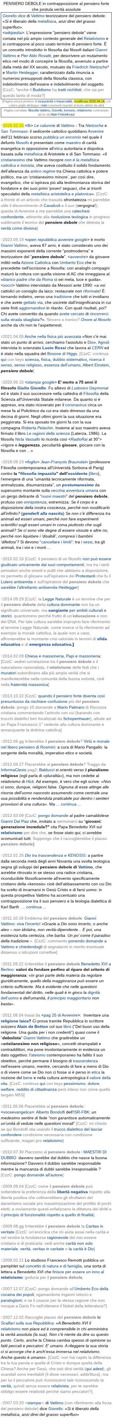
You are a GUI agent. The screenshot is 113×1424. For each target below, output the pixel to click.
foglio (32, 462)
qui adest (94, 1368)
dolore (93, 1083)
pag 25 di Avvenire (61, 1015)
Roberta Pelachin (37, 427)
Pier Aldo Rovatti (36, 55)
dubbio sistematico (70, 359)
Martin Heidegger (22, 72)
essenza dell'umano (62, 365)
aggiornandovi (32, 308)
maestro (73, 142)
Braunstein (78, 462)
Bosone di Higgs (62, 353)
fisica (45, 359)
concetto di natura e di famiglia (53, 1266)
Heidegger (68, 587)
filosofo (22, 142)
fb (29, 125)
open (32, 239)
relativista (60, 1386)
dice (21, 15)
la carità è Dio (81, 1248)
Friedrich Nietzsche (89, 67)
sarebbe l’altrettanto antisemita (29, 587)
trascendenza (85, 1060)
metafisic (32, 154)
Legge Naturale (57, 599)
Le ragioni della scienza (48, 433)
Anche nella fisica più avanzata (53, 336)
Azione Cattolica (36, 262)
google (81, 239)
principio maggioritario (70, 998)
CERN (97, 347)
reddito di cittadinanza (37, 1089)
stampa (34, 382)
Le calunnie (44, 125)
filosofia (33, 110)
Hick (30, 781)
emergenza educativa (50, 644)
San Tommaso (14, 131)
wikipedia (13, 32)
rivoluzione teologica (69, 216)
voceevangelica (17, 1112)
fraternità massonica (29, 684)
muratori (8, 673)
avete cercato (71, 313)
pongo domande (53, 815)
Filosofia (91, 393)
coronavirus (76, 404)
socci (7, 285)
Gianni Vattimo (14, 245)
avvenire (66, 239)
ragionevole (57, 1237)
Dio (91, 342)
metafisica (47, 21)
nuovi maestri (53, 496)
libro (94, 473)
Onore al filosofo (96, 319)
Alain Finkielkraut (62, 114)
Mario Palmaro (70, 707)
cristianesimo (13, 159)
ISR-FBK (81, 1112)
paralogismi (11, 1300)
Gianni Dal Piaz (15, 821)
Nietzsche (94, 125)
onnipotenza (35, 502)
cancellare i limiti (56, 542)
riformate (91, 291)
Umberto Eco (72, 262)
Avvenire (96, 131)
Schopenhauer (76, 718)
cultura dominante (63, 604)
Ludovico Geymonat (90, 388)
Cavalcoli (52, 205)
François (59, 462)
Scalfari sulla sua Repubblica (27, 1323)
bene (27, 1077)
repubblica (47, 239)
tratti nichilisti (69, 89)
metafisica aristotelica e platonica (61, 193)
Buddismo (42, 89)
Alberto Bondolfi (50, 1112)
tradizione (63, 296)
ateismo (38, 1055)
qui (3, 359)
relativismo (84, 110)
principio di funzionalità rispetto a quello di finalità (48, 1214)
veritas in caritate (48, 1248)
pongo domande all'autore (38, 1175)
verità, (6, 1386)
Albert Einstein (96, 365)
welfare (7, 1089)
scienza (32, 359)
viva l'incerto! (29, 923)
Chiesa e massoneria (44, 656)
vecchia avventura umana (74, 490)
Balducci (46, 769)
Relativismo (94, 38)
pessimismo (74, 1083)
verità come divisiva (19, 228)
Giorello (10, 15)
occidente (78, 473)
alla (43, 513)
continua (68, 804)
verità (25, 1248)
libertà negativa (72, 1191)
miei (44, 105)
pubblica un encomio (62, 137)
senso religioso (28, 365)
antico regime (42, 171)
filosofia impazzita (38, 473)
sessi (87, 542)
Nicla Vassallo (27, 439)
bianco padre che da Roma (28, 279)
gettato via (33, 302)
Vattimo (38, 15)
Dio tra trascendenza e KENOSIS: (56, 855)
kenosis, (70, 110)
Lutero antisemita (17, 581)
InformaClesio (13, 769)
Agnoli (103, 342)
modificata (81, 101)
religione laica (15, 1021)
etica (58, 148)
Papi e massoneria (83, 656)
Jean (45, 462)
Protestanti (85, 576)
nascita (55, 513)
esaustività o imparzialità (55, 101)
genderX (31, 513)
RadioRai (79, 439)
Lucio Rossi (54, 347)
